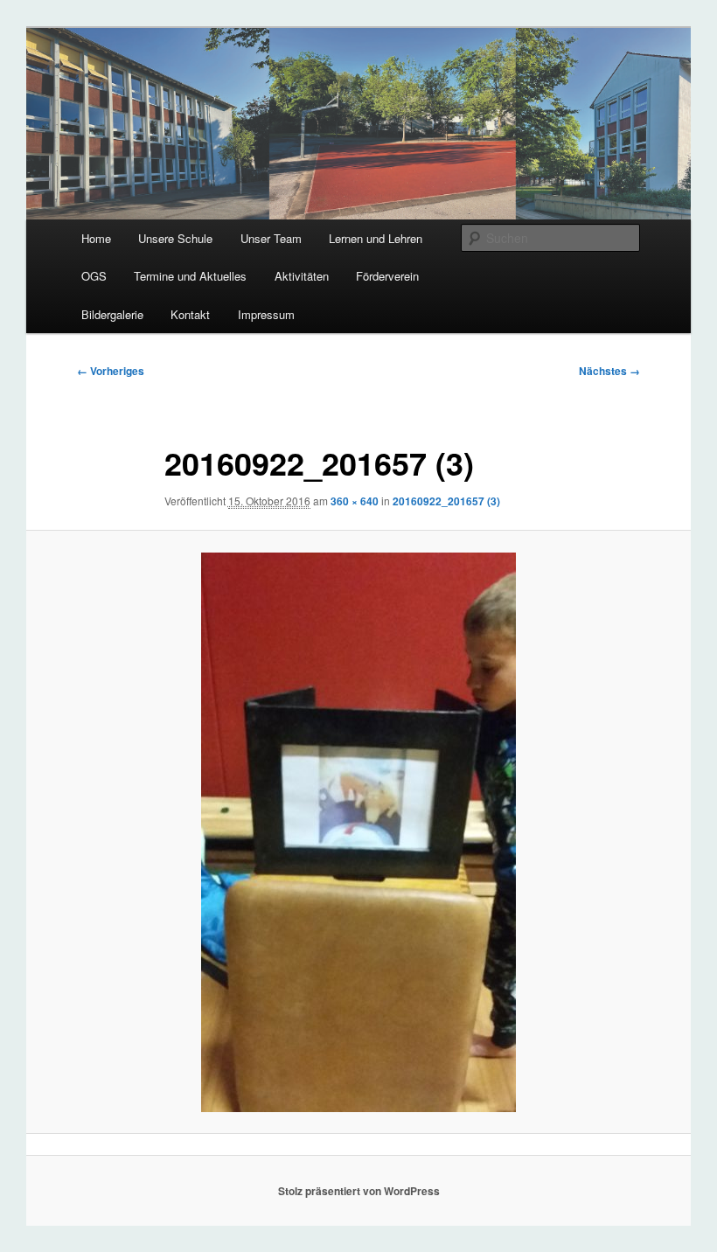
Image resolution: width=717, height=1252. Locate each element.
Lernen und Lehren (375, 238)
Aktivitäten (302, 276)
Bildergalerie (112, 314)
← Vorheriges (110, 371)
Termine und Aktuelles (190, 276)
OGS (94, 276)
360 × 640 (355, 501)
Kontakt (190, 314)
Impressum (266, 314)
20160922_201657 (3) (446, 501)
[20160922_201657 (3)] (358, 832)
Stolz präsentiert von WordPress (359, 1191)
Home (96, 238)
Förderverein (387, 276)
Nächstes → (609, 371)
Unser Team (271, 238)
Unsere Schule (175, 238)
